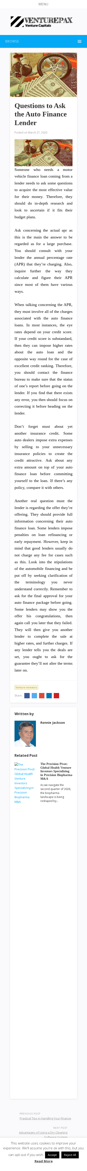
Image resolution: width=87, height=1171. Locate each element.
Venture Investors (26, 687)
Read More (44, 1161)
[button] (43, 4)
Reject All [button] (70, 1155)
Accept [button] (52, 1155)
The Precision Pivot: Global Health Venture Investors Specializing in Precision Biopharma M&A (56, 771)
